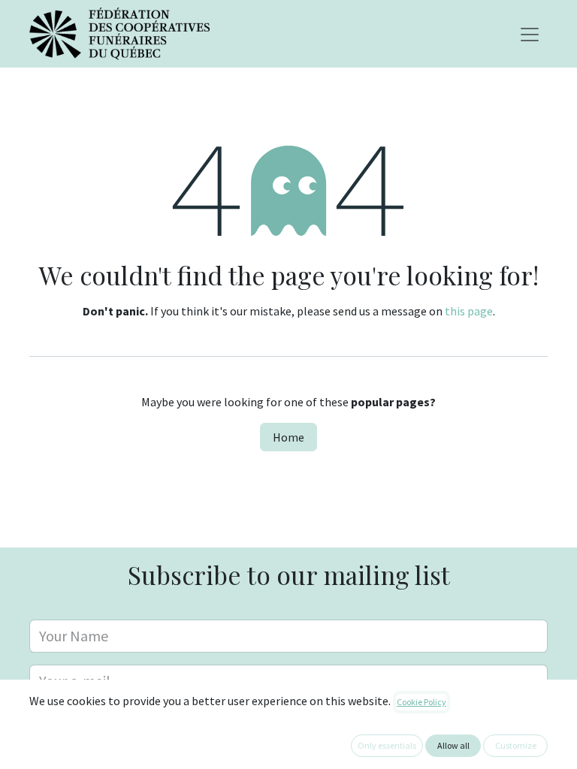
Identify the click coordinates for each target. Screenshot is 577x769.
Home (288, 437)
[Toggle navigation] (530, 34)
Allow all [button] (453, 745)
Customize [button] (515, 745)
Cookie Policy (421, 701)
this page (469, 310)
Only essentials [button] (387, 745)
